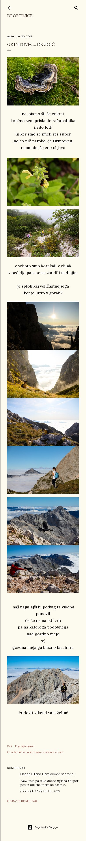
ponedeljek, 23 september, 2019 (40, 791)
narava (49, 752)
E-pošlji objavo (24, 746)
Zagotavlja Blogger (46, 827)
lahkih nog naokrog (31, 752)
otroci (59, 752)
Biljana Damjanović (45, 774)
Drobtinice (19, 15)
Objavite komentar (22, 801)
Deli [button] (9, 746)
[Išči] (76, 7)
